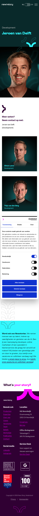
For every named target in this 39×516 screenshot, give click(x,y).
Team (5, 427)
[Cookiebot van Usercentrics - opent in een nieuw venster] (28, 219)
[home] (7, 4)
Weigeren (19, 295)
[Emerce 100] (26, 481)
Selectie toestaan (19, 289)
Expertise (7, 414)
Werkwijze (7, 433)
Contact (6, 439)
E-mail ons (24, 422)
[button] (36, 4)
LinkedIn (6, 450)
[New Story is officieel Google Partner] (25, 466)
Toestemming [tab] (6, 224)
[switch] (34, 262)
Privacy (13, 499)
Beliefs (5, 430)
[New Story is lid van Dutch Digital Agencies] (9, 466)
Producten (7, 411)
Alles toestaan (19, 282)
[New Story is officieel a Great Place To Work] (7, 481)
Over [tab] (32, 224)
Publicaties (7, 436)
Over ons (6, 417)
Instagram (7, 453)
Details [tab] (19, 224)
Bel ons (22, 425)
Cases (5, 420)
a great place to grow (17, 359)
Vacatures (7, 423)
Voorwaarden (23, 499)
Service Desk (25, 454)
